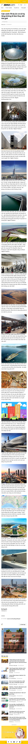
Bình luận (23, 624)
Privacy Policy (16, 1)
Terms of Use (3, 2)
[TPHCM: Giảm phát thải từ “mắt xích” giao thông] (4, 694)
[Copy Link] (16, 741)
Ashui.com (3, 24)
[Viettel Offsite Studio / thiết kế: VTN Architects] (4, 677)
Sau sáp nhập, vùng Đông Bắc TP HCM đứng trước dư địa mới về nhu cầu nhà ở (17, 706)
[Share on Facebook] (8, 741)
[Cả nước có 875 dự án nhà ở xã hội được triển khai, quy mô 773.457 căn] (4, 700)
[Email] (14, 741)
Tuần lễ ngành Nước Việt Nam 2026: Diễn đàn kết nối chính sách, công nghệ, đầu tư (17, 669)
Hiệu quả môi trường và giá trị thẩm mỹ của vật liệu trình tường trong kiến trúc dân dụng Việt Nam (17, 718)
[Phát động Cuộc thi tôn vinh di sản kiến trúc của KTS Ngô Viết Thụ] (4, 713)
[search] (19, 5)
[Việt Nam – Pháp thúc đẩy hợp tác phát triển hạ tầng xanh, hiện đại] (4, 688)
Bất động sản (12, 708)
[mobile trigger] (2, 4)
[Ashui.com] (9, 4)
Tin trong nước (13, 690)
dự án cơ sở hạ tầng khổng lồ (13, 618)
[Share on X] (11, 741)
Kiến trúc (12, 721)
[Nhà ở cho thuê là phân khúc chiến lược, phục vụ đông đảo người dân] (4, 682)
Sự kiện (11, 672)
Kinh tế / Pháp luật (13, 665)
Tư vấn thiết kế (13, 678)
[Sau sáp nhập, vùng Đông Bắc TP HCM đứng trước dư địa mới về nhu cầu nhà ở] (4, 706)
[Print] (19, 741)
